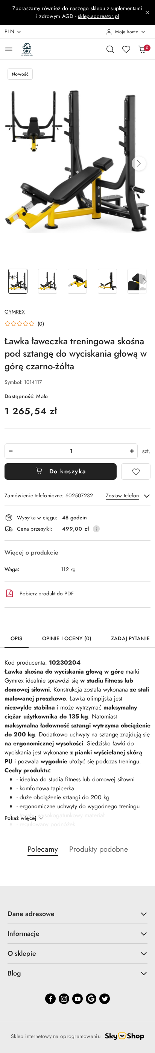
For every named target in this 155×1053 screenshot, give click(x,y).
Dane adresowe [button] (31, 914)
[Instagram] (64, 999)
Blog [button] (14, 973)
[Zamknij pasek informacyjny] (147, 12)
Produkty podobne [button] (98, 849)
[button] (138, 163)
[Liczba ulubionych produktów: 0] (126, 49)
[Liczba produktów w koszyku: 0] (142, 49)
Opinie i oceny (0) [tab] (67, 638)
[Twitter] (104, 999)
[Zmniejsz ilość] (10, 451)
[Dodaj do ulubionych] (135, 471)
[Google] (91, 999)
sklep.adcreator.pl (98, 16)
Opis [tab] (17, 638)
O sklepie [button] (22, 953)
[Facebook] (50, 999)
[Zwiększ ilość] (131, 451)
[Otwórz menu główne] (9, 49)
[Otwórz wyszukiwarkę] (110, 49)
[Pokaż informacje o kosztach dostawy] (96, 529)
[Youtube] (77, 999)
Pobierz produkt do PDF (47, 593)
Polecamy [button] (42, 849)
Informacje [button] (24, 933)
